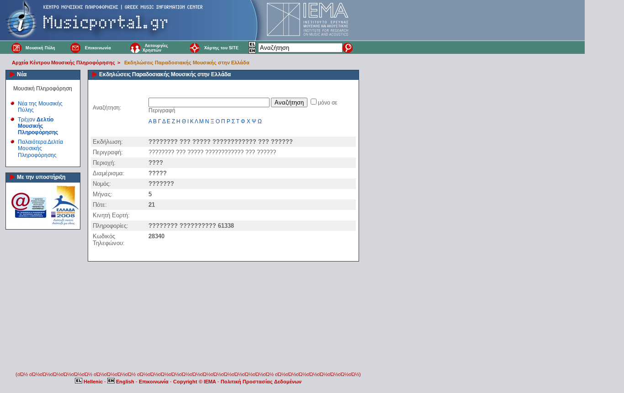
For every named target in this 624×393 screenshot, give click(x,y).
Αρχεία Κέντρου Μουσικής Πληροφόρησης (63, 62)
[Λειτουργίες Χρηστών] (135, 47)
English (125, 381)
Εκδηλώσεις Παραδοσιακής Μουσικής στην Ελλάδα (186, 62)
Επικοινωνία (98, 48)
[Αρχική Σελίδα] (16, 47)
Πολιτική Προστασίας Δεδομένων (261, 381)
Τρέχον (38, 126)
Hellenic (93, 381)
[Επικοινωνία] (76, 47)
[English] (253, 52)
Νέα (21, 74)
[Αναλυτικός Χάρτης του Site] (194, 47)
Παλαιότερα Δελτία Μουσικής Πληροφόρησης (40, 148)
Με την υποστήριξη (41, 177)
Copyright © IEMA (194, 381)
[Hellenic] (253, 45)
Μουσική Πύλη (40, 48)
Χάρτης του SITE (221, 48)
